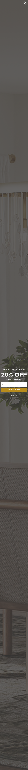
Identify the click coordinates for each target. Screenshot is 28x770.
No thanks (14, 395)
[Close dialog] (24, 3)
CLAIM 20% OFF (14, 390)
